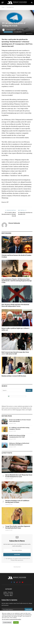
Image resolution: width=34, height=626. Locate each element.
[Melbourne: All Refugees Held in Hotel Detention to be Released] (5, 445)
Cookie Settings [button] (7, 622)
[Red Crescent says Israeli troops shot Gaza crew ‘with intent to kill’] (17, 341)
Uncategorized (8, 31)
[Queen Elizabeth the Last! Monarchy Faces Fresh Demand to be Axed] (17, 464)
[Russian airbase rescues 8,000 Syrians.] (17, 365)
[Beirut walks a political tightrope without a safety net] (17, 317)
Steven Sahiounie (11, 29)
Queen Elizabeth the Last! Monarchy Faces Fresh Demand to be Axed (18, 475)
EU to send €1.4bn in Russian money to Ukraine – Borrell (9, 214)
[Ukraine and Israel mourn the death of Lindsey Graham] (17, 244)
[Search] (31, 2)
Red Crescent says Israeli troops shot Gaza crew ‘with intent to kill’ (15, 353)
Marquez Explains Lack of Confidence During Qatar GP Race (17, 501)
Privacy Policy (14, 560)
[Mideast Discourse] (17, 2)
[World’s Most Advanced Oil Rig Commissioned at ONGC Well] (5, 437)
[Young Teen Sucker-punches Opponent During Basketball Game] (17, 515)
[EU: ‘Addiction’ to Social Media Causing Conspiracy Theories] (5, 429)
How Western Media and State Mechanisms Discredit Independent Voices (15, 305)
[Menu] (3, 2)
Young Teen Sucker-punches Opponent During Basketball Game (17, 527)
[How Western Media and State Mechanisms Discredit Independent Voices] (17, 293)
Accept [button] (16, 622)
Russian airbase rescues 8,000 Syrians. (14, 376)
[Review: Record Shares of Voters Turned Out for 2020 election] (5, 421)
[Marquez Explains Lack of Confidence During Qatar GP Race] (17, 490)
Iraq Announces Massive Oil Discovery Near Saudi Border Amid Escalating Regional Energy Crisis (17, 280)
